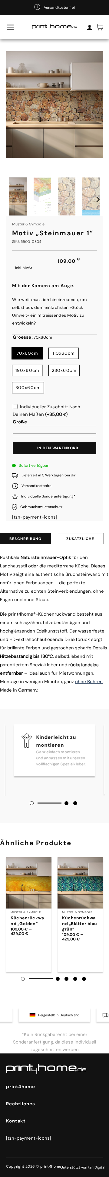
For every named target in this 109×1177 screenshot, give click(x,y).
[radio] (27, 353)
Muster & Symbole (28, 224)
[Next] (97, 199)
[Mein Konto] (90, 27)
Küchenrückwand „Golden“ (27, 920)
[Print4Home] (54, 27)
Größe (20, 422)
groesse (22, 337)
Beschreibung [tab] (25, 538)
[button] (10, 27)
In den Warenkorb (57, 448)
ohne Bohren (89, 682)
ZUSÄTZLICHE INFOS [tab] (80, 540)
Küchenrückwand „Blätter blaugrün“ (79, 923)
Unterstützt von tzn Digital (83, 1167)
